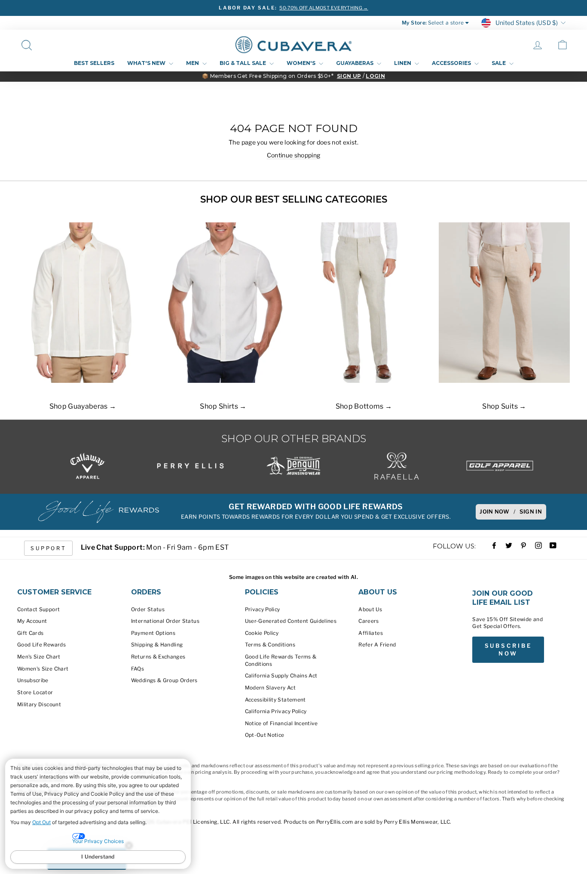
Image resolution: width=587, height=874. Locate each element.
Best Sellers (94, 63)
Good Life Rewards (41, 645)
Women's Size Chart (42, 669)
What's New (147, 63)
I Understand (98, 856)
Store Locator (35, 692)
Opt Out (41, 822)
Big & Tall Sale (243, 63)
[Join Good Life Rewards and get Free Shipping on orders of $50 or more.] (98, 511)
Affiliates (370, 633)
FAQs (137, 669)
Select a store (446, 23)
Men (193, 63)
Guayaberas (355, 63)
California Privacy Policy (276, 711)
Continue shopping (294, 155)
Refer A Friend (377, 645)
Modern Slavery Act (270, 688)
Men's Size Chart (39, 657)
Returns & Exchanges (158, 657)
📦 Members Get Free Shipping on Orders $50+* (267, 76)
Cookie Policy (262, 633)
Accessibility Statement (275, 700)
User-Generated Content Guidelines (291, 621)
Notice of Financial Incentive (281, 723)
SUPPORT (48, 548)
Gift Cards (30, 633)
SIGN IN (531, 511)
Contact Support (38, 609)
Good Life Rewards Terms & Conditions (281, 660)
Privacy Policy (262, 609)
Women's (302, 63)
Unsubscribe (33, 680)
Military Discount (39, 705)
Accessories (452, 63)
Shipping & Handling (157, 645)
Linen (403, 63)
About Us (370, 609)
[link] (562, 45)
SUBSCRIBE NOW (508, 649)
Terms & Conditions (270, 645)
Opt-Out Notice (264, 735)
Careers (368, 621)
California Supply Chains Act (281, 676)
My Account (32, 621)
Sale (499, 63)
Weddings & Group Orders (164, 680)
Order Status (148, 609)
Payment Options (153, 633)
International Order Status (165, 621)
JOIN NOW (494, 511)
